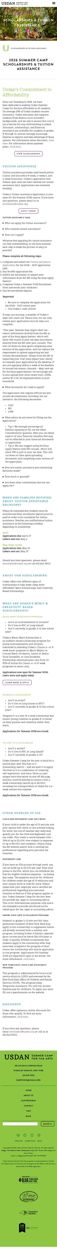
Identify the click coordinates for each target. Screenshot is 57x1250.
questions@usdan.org (28, 1080)
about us (28, 1096)
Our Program (28, 1101)
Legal (39, 1141)
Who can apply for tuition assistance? (25, 223)
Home (6, 49)
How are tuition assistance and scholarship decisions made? (27, 469)
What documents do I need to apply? (24, 387)
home (28, 1091)
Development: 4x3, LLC (29, 1150)
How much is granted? (17, 477)
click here (15, 147)
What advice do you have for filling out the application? (27, 419)
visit (28, 1111)
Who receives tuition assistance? (23, 229)
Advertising (30, 1141)
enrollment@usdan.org (15, 204)
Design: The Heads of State (10, 1150)
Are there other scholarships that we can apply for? (26, 484)
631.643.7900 (28, 1075)
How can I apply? (14, 235)
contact (28, 1106)
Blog (28, 1116)
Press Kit (19, 1141)
